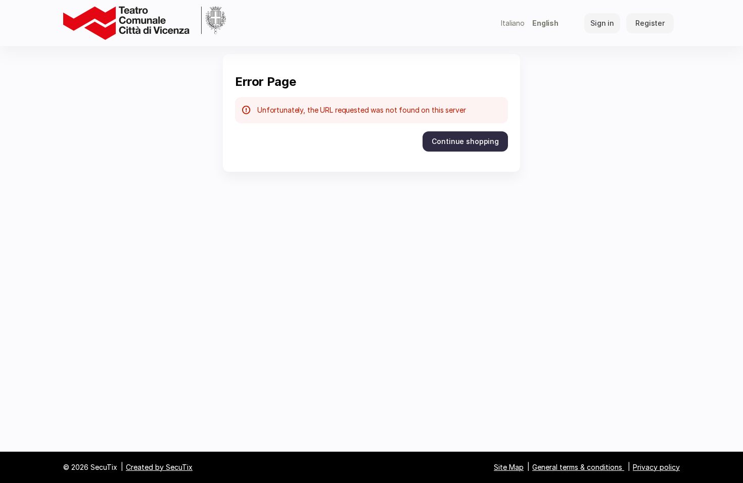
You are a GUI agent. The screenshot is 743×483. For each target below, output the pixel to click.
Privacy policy (656, 467)
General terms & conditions (577, 467)
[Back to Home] (144, 23)
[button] (465, 141)
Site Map (509, 467)
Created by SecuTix (159, 467)
